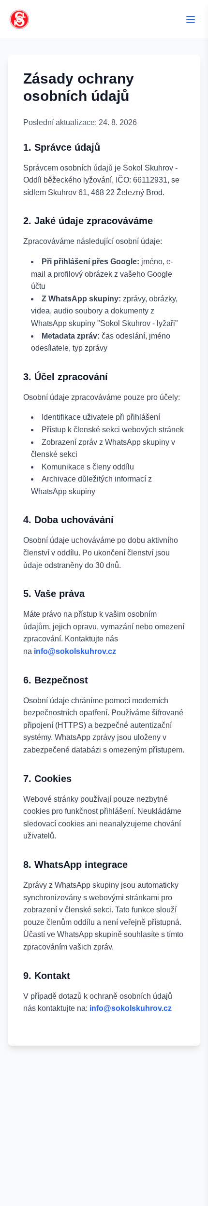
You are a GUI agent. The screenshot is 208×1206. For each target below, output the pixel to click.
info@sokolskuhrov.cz (75, 651)
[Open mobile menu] (190, 19)
